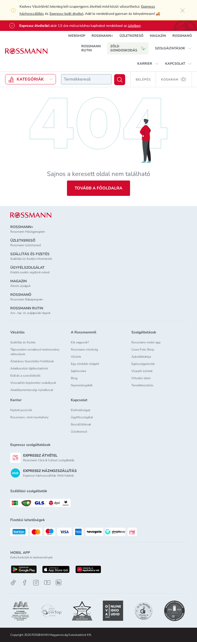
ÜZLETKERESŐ (131, 35)
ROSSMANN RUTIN (91, 48)
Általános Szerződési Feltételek (32, 361)
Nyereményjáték (82, 385)
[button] (173, 48)
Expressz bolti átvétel (66, 13)
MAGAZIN (158, 35)
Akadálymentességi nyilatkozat (31, 390)
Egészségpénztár (143, 364)
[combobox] (86, 79)
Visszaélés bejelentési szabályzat (33, 383)
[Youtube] (47, 582)
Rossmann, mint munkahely (29, 417)
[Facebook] (25, 582)
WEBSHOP (76, 35)
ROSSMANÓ (182, 35)
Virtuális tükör (141, 378)
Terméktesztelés (142, 385)
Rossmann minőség (84, 349)
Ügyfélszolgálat (82, 417)
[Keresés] (119, 79)
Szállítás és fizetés (23, 342)
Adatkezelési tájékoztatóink (29, 368)
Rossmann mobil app (146, 342)
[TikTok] (13, 582)
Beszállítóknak (81, 424)
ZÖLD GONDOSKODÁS (123, 48)
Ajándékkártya (141, 357)
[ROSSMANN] (30, 215)
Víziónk (76, 357)
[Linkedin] (58, 582)
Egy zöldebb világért (85, 364)
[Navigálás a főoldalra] (26, 51)
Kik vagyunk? (80, 342)
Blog (74, 378)
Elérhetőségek (80, 410)
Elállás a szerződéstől (25, 376)
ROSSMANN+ (102, 35)
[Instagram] (36, 582)
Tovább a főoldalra (98, 188)
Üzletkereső (79, 432)
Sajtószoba (78, 371)
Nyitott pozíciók (21, 410)
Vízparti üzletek (142, 371)
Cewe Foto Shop (142, 349)
